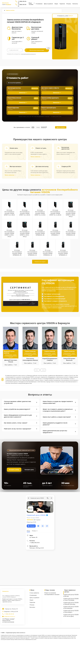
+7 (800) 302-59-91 (22, 5)
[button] (37, 370)
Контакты (75, 3)
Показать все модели (40, 261)
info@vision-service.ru (9, 616)
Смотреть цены (29, 469)
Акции (56, 3)
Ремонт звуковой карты (49, 107)
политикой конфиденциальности (28, 54)
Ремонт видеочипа (13, 107)
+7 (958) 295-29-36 (22, 2)
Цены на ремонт (48, 3)
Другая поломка (61, 127)
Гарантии (62, 3)
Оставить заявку (14, 469)
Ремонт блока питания (14, 98)
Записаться (22, 92)
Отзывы (68, 3)
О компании (39, 3)
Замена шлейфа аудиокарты (50, 98)
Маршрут (32, 526)
